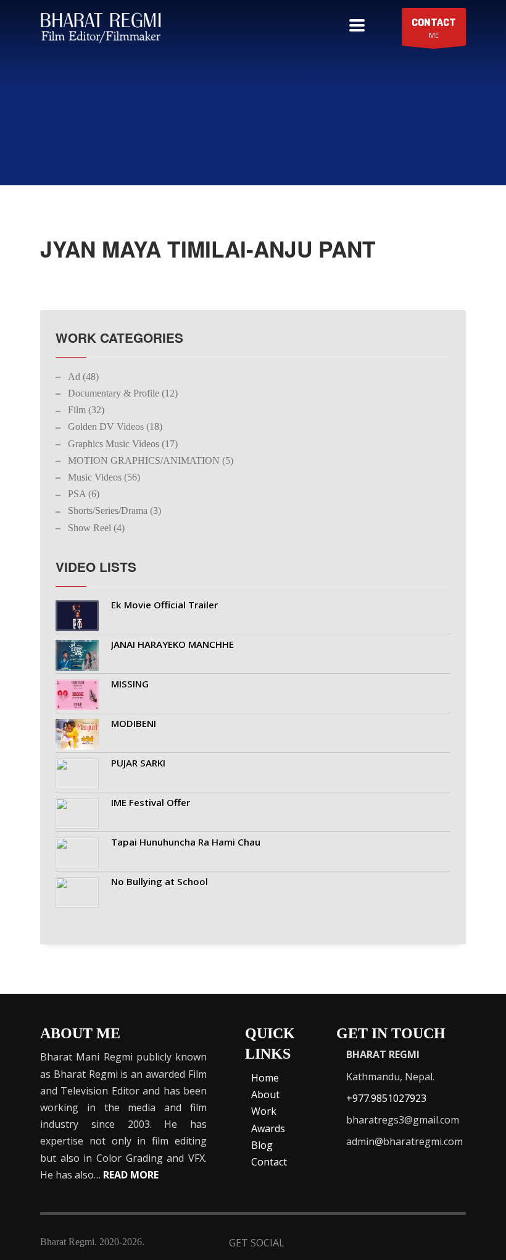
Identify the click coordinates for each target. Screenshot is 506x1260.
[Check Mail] (455, 1244)
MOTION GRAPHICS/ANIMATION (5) (150, 460)
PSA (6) (83, 494)
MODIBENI (133, 723)
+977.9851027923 (386, 1098)
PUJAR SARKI (138, 763)
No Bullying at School (159, 881)
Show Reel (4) (96, 528)
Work (263, 1111)
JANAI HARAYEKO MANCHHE (172, 644)
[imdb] (364, 1244)
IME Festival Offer (150, 802)
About (265, 1094)
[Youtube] (394, 1244)
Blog (262, 1145)
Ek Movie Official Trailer (164, 604)
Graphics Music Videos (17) (123, 444)
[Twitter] (334, 1244)
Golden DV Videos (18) (115, 426)
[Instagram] (425, 1244)
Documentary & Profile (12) (123, 393)
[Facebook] (304, 1244)
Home (265, 1078)
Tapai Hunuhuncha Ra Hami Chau (185, 842)
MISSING (130, 684)
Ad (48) (83, 376)
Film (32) (86, 410)
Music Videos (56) (104, 477)
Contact (269, 1162)
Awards (268, 1128)
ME (434, 27)
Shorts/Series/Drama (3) (114, 510)
